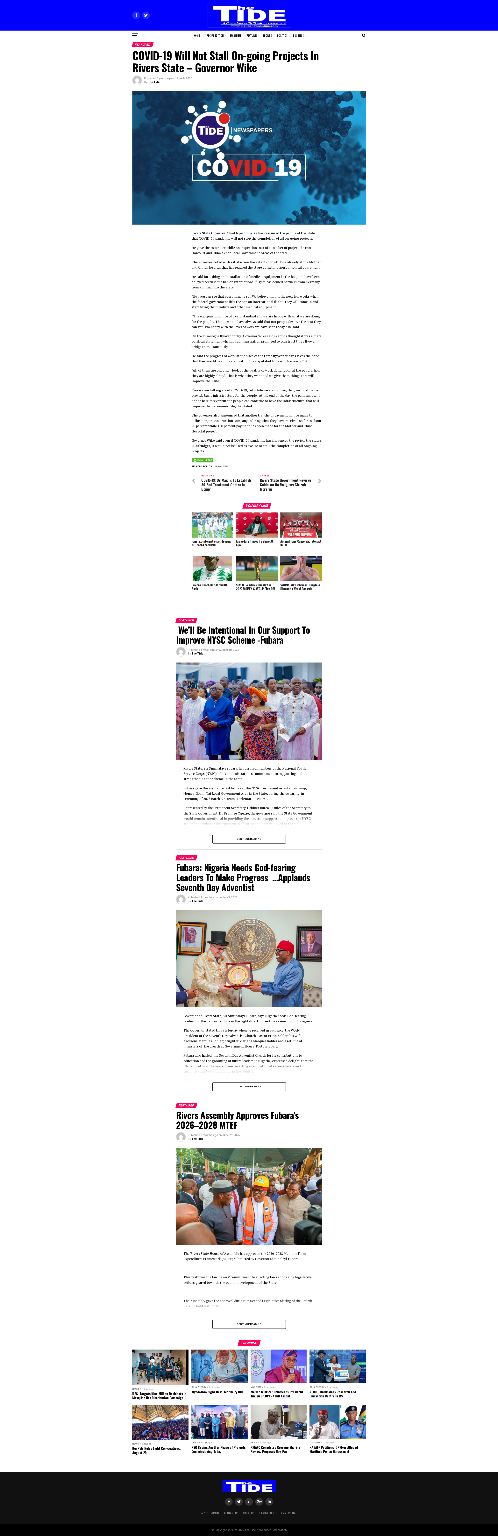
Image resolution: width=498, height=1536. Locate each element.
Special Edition (214, 35)
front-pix (222, 466)
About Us (248, 1513)
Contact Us (231, 1513)
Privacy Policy (268, 1513)
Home (197, 35)
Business (298, 35)
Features (252, 35)
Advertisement (210, 1513)
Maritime (235, 35)
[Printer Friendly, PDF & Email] (202, 459)
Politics (282, 35)
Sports (267, 35)
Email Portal (289, 1513)
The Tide (154, 82)
